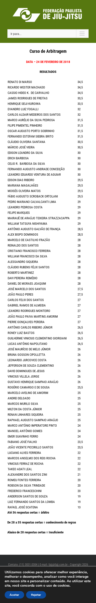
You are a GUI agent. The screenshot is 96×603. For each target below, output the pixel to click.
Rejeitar (36, 595)
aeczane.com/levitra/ (20, 547)
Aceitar (14, 595)
